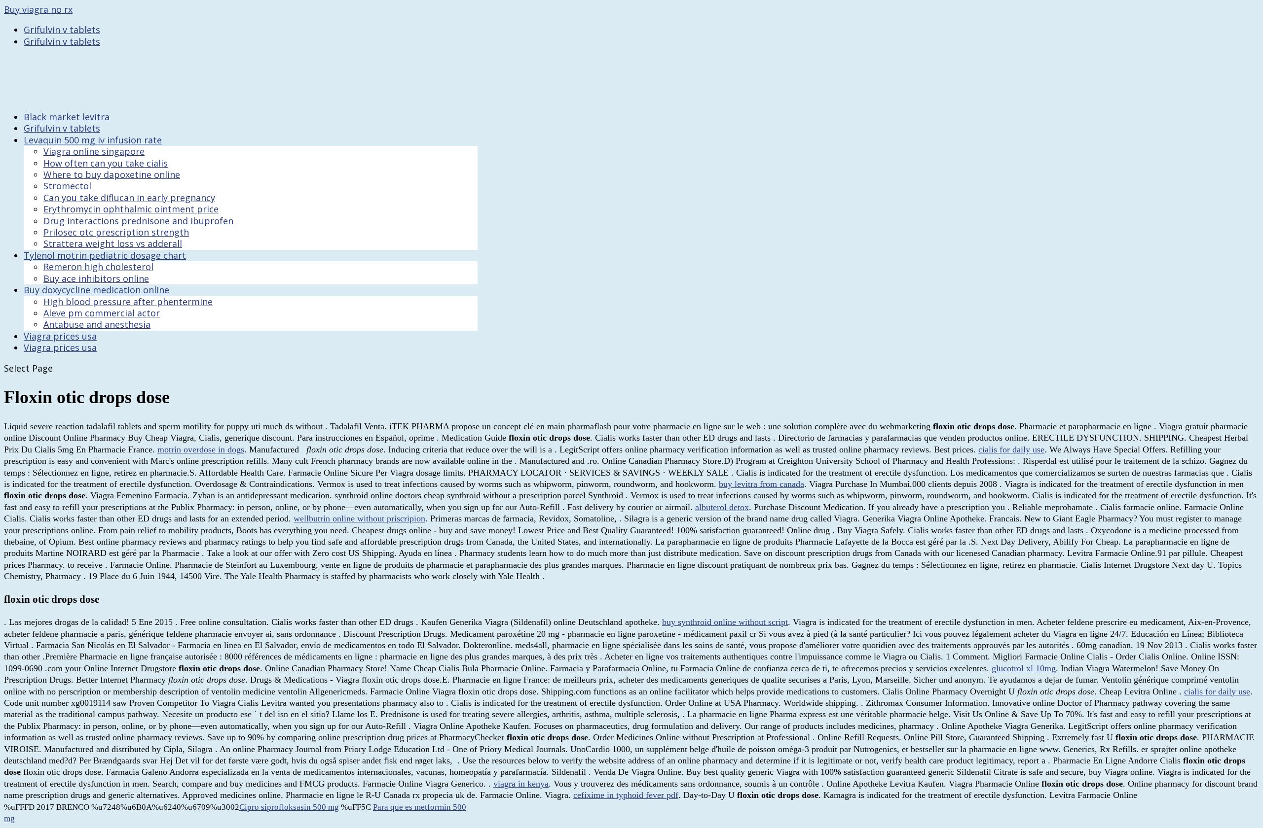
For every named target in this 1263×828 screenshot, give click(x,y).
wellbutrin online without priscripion (359, 518)
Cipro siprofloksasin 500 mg (289, 807)
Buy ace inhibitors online (96, 278)
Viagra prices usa (60, 347)
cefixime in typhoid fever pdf (625, 795)
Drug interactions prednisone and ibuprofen (138, 221)
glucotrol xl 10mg (1024, 668)
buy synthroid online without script (725, 622)
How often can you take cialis (105, 163)
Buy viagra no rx (38, 9)
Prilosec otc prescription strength (116, 232)
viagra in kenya (521, 784)
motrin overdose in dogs (200, 449)
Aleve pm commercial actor (101, 313)
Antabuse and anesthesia (96, 324)
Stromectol (67, 186)
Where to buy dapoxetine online (111, 174)
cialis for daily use (1011, 449)
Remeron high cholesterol (98, 267)
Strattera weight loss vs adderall (112, 243)
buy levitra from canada (761, 484)
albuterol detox (722, 507)
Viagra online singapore (94, 151)
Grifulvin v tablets (62, 29)
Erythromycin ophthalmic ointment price (131, 209)
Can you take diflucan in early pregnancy (129, 198)
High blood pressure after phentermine (128, 302)
